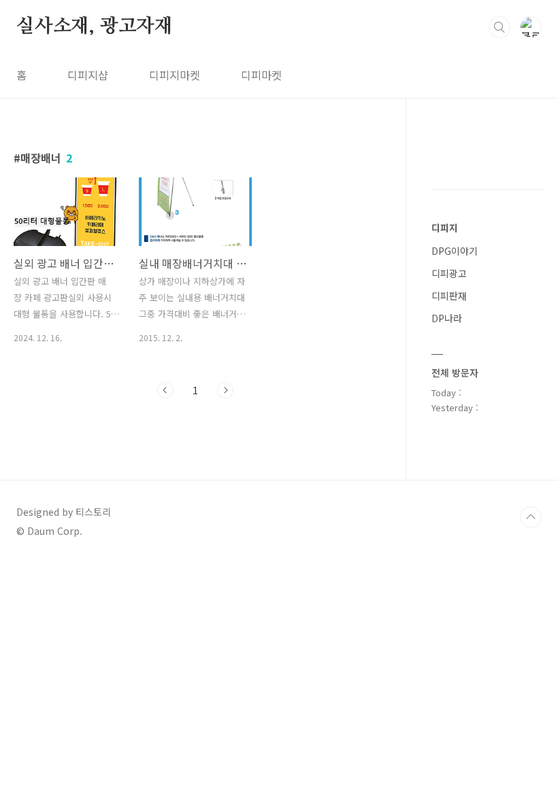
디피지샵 (87, 75)
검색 (499, 27)
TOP (531, 517)
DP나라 (446, 318)
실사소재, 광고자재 (94, 26)
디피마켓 (261, 75)
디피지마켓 (174, 75)
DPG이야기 (454, 251)
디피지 (444, 227)
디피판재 (449, 295)
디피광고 (449, 273)
